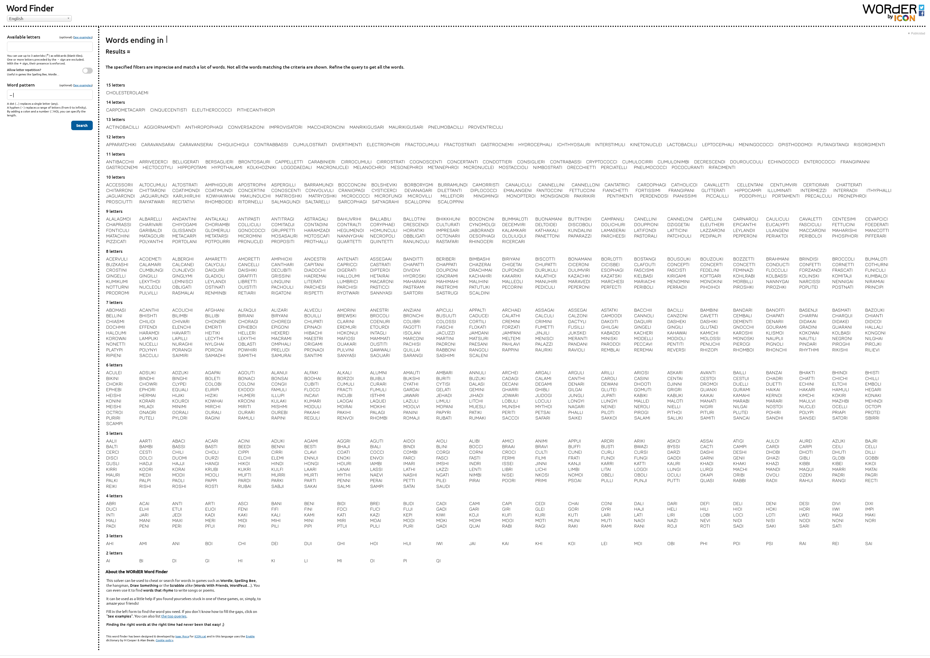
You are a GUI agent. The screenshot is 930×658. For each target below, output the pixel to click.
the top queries (173, 616)
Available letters (23, 37)
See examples (83, 37)
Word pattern (21, 84)
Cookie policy (164, 640)
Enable (250, 636)
